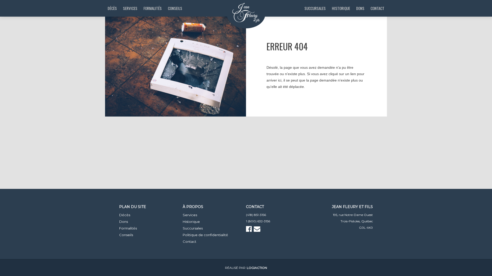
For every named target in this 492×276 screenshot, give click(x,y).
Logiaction (257, 268)
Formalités (153, 8)
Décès (112, 8)
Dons (360, 8)
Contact (377, 8)
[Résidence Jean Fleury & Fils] (246, 14)
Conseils (175, 8)
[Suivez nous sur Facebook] (249, 230)
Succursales (315, 8)
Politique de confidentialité (205, 235)
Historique (341, 8)
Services (130, 8)
